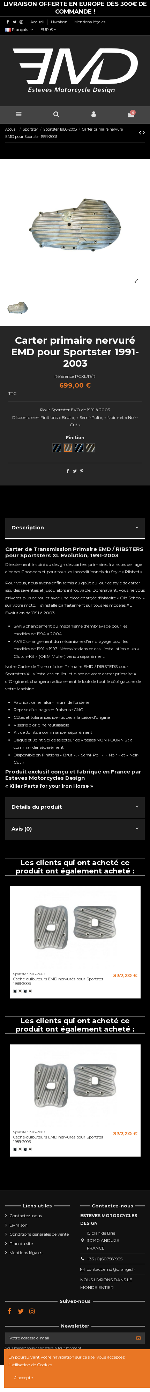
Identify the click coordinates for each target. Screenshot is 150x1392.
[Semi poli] (30, 991)
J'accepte (23, 1377)
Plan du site (21, 1243)
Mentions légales (89, 22)
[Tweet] (75, 471)
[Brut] (20, 991)
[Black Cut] (25, 991)
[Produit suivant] (144, 133)
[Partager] (68, 471)
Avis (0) (22, 829)
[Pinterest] (81, 471)
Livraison (60, 22)
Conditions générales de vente (39, 1234)
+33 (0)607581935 (104, 1258)
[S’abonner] (138, 1338)
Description (28, 527)
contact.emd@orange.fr (111, 1269)
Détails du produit (37, 807)
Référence (64, 376)
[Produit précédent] (141, 133)
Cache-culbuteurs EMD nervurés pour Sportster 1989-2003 (58, 981)
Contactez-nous (25, 1215)
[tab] (75, 529)
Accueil (37, 22)
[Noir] (15, 991)
